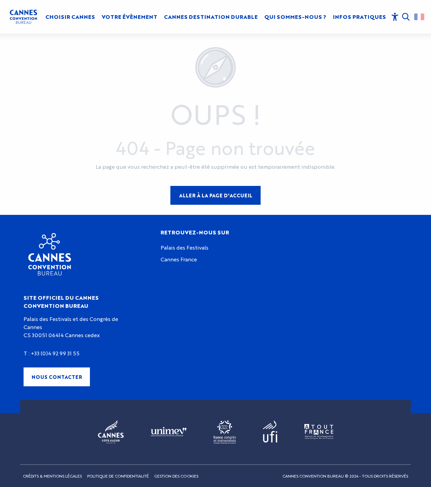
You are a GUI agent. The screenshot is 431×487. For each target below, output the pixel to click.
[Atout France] (318, 432)
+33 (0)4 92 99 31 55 (55, 353)
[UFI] (270, 432)
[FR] (419, 16)
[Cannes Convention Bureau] (23, 17)
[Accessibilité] (395, 17)
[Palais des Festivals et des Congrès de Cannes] (50, 254)
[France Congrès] (224, 432)
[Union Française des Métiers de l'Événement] (169, 432)
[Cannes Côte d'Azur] (111, 432)
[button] (407, 16)
